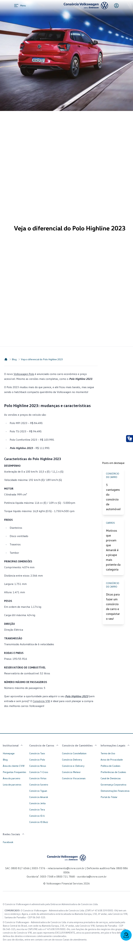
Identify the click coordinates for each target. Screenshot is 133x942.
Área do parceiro (11, 778)
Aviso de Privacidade (112, 759)
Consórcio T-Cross (38, 772)
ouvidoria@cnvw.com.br (92, 876)
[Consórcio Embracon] (6, 359)
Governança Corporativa (113, 784)
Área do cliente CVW (14, 765)
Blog (14, 359)
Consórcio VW (41, 701)
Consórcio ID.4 (37, 815)
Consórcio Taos (37, 753)
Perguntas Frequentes (14, 772)
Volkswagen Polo (24, 374)
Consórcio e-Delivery (73, 765)
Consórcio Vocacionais (74, 778)
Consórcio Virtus (37, 778)
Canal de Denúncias (111, 778)
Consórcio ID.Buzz (38, 821)
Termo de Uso (108, 753)
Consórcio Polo (37, 759)
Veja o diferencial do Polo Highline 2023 (42, 359)
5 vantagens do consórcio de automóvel (113, 497)
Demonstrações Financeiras (115, 790)
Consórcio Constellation (74, 753)
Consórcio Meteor (71, 772)
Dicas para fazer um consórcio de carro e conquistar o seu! (113, 606)
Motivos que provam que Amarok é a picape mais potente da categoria (113, 550)
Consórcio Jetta (37, 803)
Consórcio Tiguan (38, 790)
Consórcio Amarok (38, 797)
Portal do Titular (109, 797)
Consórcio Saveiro (38, 784)
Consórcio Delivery (72, 759)
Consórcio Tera (37, 809)
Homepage (9, 753)
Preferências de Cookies (113, 772)
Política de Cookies (110, 765)
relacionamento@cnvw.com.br (66, 868)
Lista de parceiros (12, 784)
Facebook (8, 842)
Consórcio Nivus (37, 765)
